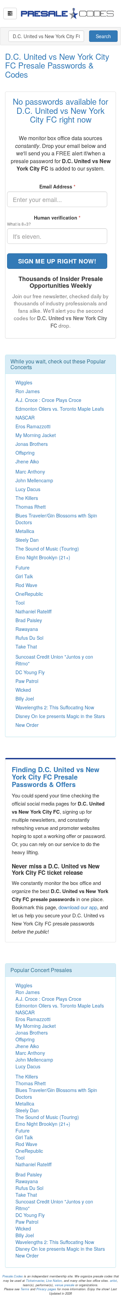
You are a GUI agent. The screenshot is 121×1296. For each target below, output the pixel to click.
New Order (27, 724)
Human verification (57, 217)
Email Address (57, 186)
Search (103, 36)
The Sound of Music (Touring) (47, 548)
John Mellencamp (34, 480)
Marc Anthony (30, 471)
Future (22, 567)
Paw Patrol (26, 681)
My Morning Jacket (35, 435)
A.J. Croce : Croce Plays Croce (48, 400)
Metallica (24, 531)
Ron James (27, 391)
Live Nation (54, 1280)
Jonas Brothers (31, 443)
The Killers (26, 497)
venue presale (64, 1285)
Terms (25, 1289)
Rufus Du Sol (29, 637)
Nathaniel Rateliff (33, 611)
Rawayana (26, 629)
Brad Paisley (28, 620)
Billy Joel (24, 698)
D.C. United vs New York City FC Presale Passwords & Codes (57, 65)
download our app (77, 907)
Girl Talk (24, 576)
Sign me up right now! (57, 261)
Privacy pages (46, 1289)
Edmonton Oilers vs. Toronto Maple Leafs (59, 408)
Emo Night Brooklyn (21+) (42, 557)
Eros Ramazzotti (32, 426)
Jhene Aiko (27, 461)
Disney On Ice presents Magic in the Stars (60, 716)
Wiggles (23, 382)
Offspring (25, 452)
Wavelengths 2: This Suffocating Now (54, 707)
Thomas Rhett (30, 506)
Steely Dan (27, 539)
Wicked (23, 689)
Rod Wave (26, 585)
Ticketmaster (35, 1280)
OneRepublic (29, 593)
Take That (26, 646)
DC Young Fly (30, 672)
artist (113, 1280)
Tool (20, 602)
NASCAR (25, 417)
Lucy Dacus (27, 489)
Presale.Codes (12, 1276)
